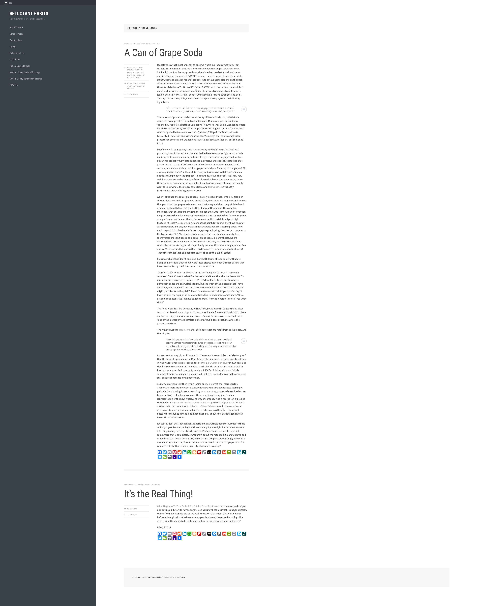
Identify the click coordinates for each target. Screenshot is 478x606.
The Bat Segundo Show (20, 66)
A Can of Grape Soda (163, 52)
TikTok (12, 46)
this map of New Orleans (203, 406)
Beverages (132, 67)
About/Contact (16, 27)
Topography (139, 75)
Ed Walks (14, 85)
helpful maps (228, 402)
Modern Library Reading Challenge (25, 72)
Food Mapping (208, 391)
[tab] (6, 3)
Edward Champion (151, 43)
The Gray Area (16, 40)
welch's (131, 89)
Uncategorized (134, 78)
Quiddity (165, 527)
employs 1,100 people (191, 312)
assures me (184, 329)
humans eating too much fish (187, 402)
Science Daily (230, 370)
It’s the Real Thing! (158, 494)
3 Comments (132, 94)
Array (182, 577)
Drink (140, 67)
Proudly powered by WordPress (147, 577)
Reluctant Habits (29, 14)
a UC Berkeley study (218, 362)
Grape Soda (138, 72)
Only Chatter (15, 59)
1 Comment (132, 514)
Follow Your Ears (17, 53)
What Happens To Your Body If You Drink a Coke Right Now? (188, 506)
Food (129, 72)
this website (214, 186)
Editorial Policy (16, 34)
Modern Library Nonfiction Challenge (26, 78)
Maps (129, 75)
